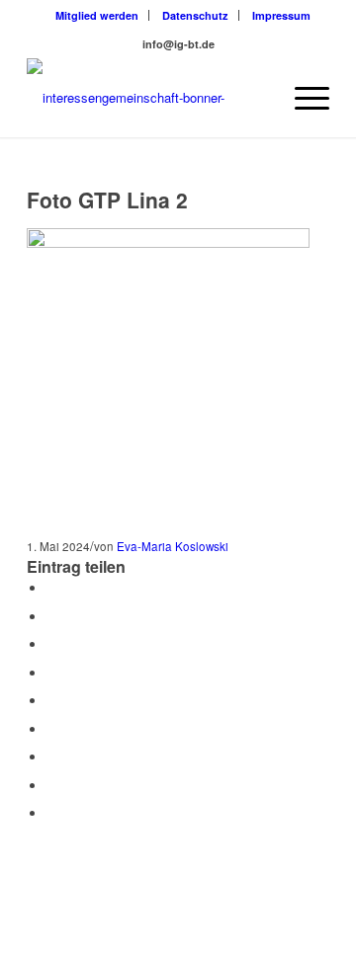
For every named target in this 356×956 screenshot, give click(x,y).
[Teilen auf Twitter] (51, 616)
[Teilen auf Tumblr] (51, 729)
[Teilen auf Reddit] (51, 785)
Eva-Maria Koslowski (172, 546)
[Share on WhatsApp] (51, 644)
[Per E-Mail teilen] (51, 813)
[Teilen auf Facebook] (51, 588)
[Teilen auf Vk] (51, 757)
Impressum (281, 15)
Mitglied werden (96, 15)
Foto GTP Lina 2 (107, 199)
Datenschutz (195, 15)
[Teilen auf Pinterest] (51, 673)
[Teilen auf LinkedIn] (51, 700)
